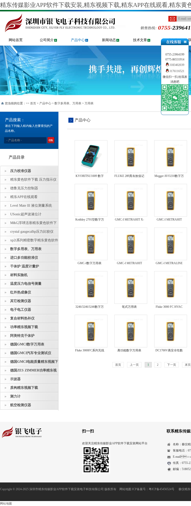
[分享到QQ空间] (11, 452)
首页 (33, 103)
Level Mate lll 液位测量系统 (31, 205)
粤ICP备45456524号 (161, 489)
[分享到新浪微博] (18, 452)
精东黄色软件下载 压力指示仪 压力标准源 (28, 181)
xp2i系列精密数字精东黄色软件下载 (29, 241)
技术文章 (140, 40)
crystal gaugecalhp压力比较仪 (31, 231)
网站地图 (125, 489)
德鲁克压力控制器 (24, 188)
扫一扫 (88, 431)
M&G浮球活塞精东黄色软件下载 (28, 224)
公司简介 (47, 40)
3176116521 (176, 71)
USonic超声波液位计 (26, 214)
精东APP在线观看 (24, 197)
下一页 (171, 364)
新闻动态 (109, 40)
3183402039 (176, 65)
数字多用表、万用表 (67, 103)
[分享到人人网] (34, 452)
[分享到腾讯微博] (26, 452)
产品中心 (78, 40)
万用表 (89, 103)
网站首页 (16, 40)
